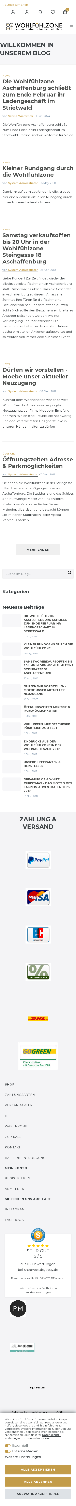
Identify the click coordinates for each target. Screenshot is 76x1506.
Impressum (37, 1387)
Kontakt (13, 1147)
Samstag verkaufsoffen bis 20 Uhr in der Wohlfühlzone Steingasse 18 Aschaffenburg (36, 248)
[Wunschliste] (53, 12)
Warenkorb (16, 1126)
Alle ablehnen (38, 1482)
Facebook (14, 1220)
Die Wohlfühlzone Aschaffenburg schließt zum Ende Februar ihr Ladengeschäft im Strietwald (36, 94)
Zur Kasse (14, 1137)
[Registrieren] (27, 12)
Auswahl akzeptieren (38, 1494)
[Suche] (40, 12)
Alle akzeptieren (38, 1469)
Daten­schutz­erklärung (29, 1412)
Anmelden (15, 1189)
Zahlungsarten (20, 1095)
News (6, 75)
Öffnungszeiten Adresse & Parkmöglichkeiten (37, 462)
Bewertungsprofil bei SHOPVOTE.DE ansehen (38, 1278)
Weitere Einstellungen (23, 1457)
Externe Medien (25, 1451)
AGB (59, 1412)
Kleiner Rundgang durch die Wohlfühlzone (38, 171)
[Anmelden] (13, 12)
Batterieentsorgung (25, 1158)
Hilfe (10, 1116)
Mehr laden (38, 549)
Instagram (15, 1209)
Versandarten (19, 1105)
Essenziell (20, 1446)
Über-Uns (8, 453)
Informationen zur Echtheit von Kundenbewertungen (38, 1290)
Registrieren (17, 1178)
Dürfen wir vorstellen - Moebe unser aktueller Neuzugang (35, 376)
